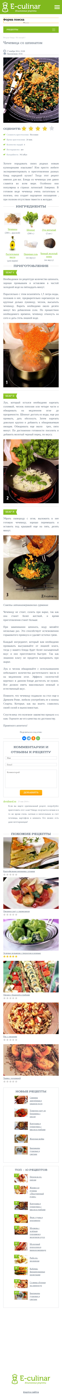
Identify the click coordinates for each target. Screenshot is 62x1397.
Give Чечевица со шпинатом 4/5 (44, 128)
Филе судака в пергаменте (36, 1219)
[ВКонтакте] (24, 738)
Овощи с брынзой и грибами (16, 994)
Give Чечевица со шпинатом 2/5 (31, 128)
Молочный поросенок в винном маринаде (38, 1247)
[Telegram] (29, 738)
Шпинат (31, 229)
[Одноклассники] (33, 738)
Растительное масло (12, 255)
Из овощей (20, 37)
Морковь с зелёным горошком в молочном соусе (37, 1233)
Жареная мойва (37, 1138)
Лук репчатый (49, 229)
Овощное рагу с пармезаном (16, 911)
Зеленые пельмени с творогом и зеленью (22, 953)
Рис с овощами (10, 1036)
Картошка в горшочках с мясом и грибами (37, 1126)
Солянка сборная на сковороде (38, 1284)
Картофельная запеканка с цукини (19, 871)
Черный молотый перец (49, 255)
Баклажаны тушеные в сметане (35, 1151)
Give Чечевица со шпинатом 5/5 (51, 128)
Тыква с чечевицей (12, 1078)
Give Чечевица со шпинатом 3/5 (38, 128)
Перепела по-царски (36, 1178)
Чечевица (12, 229)
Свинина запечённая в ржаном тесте (36, 1100)
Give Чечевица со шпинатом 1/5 (24, 128)
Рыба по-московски (34, 1259)
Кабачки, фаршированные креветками (37, 1271)
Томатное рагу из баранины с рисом (38, 1113)
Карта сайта (31, 1392)
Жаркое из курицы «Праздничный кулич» (37, 1192)
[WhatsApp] (38, 738)
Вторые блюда (9, 37)
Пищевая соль (31, 254)
